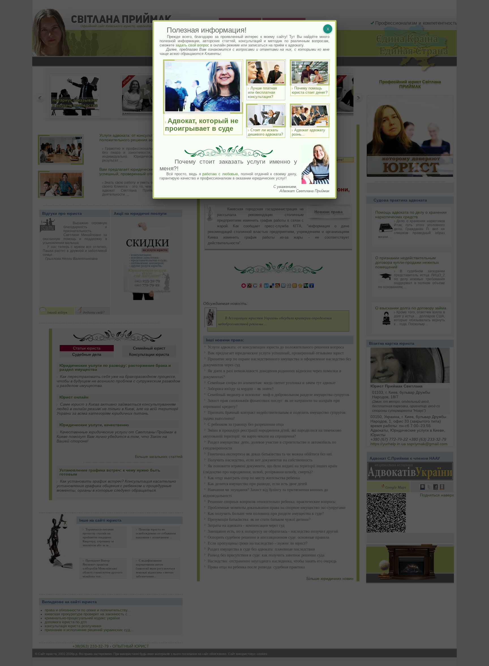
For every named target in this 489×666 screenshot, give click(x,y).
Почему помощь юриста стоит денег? (309, 90)
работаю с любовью (220, 174)
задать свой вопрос (192, 45)
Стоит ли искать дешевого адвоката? (265, 132)
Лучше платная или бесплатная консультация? (262, 92)
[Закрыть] (327, 28)
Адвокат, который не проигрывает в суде (201, 124)
